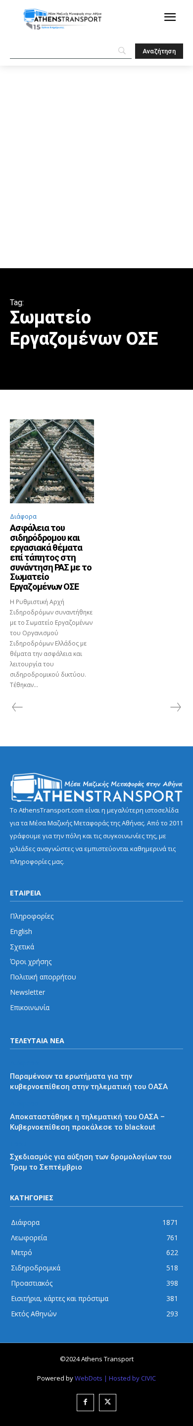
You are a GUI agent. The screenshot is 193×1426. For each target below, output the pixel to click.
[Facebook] (85, 1402)
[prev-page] (17, 707)
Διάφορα (23, 516)
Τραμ (18, 1144)
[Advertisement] (96, 167)
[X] (107, 1402)
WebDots (88, 1378)
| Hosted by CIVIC (130, 1378)
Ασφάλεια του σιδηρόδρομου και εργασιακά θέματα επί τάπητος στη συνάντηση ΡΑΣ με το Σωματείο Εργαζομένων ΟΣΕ (51, 557)
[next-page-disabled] (175, 707)
